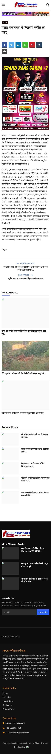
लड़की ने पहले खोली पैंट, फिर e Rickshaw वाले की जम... (32, 549)
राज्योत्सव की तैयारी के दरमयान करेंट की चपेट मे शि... (34, 580)
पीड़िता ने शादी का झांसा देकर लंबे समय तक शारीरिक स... (35, 479)
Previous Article (27, 263)
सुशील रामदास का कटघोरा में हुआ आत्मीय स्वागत (25, 278)
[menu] (3, 5)
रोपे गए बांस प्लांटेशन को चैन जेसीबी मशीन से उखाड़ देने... (24, 373)
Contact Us (7, 705)
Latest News (8, 701)
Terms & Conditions (11, 636)
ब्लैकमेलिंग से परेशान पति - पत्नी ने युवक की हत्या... (34, 435)
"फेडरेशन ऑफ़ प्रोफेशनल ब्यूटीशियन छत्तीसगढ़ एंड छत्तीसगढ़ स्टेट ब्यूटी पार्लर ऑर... (25, 268)
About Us (6, 697)
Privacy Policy (8, 709)
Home (5, 693)
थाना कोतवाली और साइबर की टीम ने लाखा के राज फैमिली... (35, 493)
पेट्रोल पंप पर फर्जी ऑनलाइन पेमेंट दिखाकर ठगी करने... (32, 464)
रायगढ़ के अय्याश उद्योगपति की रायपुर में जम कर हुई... (34, 565)
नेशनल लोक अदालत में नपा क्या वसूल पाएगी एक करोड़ (23, 412)
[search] (47, 5)
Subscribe (43, 612)
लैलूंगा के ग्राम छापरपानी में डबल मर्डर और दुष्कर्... (35, 450)
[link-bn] (25, 14)
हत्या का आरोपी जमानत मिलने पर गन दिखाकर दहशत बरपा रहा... (24, 332)
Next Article (24, 275)
